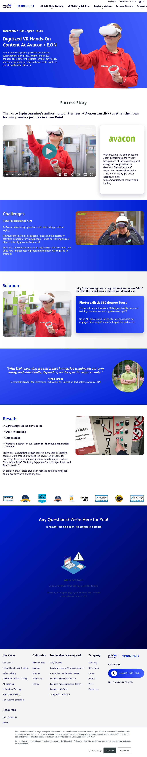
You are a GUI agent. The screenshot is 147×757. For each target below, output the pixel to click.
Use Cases (7, 662)
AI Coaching (8, 684)
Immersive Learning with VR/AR (64, 673)
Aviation (36, 668)
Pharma (36, 673)
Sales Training (9, 673)
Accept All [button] (110, 750)
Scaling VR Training (11, 694)
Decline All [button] (124, 750)
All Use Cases (39, 662)
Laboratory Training (12, 689)
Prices (5, 722)
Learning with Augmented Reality (65, 684)
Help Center (8, 717)
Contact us (93, 689)
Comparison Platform (60, 694)
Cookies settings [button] (95, 750)
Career (91, 673)
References (93, 668)
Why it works (56, 662)
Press (91, 684)
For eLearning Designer (13, 699)
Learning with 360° (58, 689)
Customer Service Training (15, 678)
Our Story (92, 662)
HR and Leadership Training (15, 668)
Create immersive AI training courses (67, 668)
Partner (91, 678)
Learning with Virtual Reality (63, 678)
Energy (36, 684)
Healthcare (37, 678)
